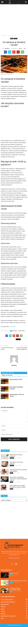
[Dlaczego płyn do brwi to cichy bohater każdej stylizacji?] (5, 471)
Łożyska (3, 611)
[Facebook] (11, 564)
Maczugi (3, 613)
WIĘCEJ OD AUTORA (7, 375)
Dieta (11, 582)
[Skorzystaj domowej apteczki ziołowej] (5, 582)
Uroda (11, 473)
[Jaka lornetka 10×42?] (5, 381)
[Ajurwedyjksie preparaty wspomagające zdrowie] (5, 590)
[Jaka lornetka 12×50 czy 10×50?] (5, 396)
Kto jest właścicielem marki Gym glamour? (21, 348)
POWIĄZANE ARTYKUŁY (8, 373)
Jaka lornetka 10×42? (15, 379)
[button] (26, 2)
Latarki (2, 609)
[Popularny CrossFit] (5, 575)
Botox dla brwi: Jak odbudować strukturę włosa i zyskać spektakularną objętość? (18, 479)
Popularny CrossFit (14, 573)
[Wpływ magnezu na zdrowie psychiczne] (5, 456)
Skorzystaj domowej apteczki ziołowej (18, 580)
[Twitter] (16, 564)
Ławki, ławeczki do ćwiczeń (8, 616)
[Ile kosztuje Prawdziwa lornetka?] (5, 388)
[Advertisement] (14, 19)
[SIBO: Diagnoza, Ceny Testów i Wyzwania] (5, 464)
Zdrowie (12, 458)
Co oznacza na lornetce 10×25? (7, 348)
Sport (12, 38)
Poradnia (3, 606)
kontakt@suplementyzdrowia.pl (14, 559)
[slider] (5, 331)
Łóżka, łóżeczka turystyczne (8, 602)
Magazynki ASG (5, 604)
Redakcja (7, 48)
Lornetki (15, 38)
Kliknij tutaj (12, 326)
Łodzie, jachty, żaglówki (7, 599)
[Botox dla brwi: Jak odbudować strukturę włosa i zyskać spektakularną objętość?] (5, 479)
